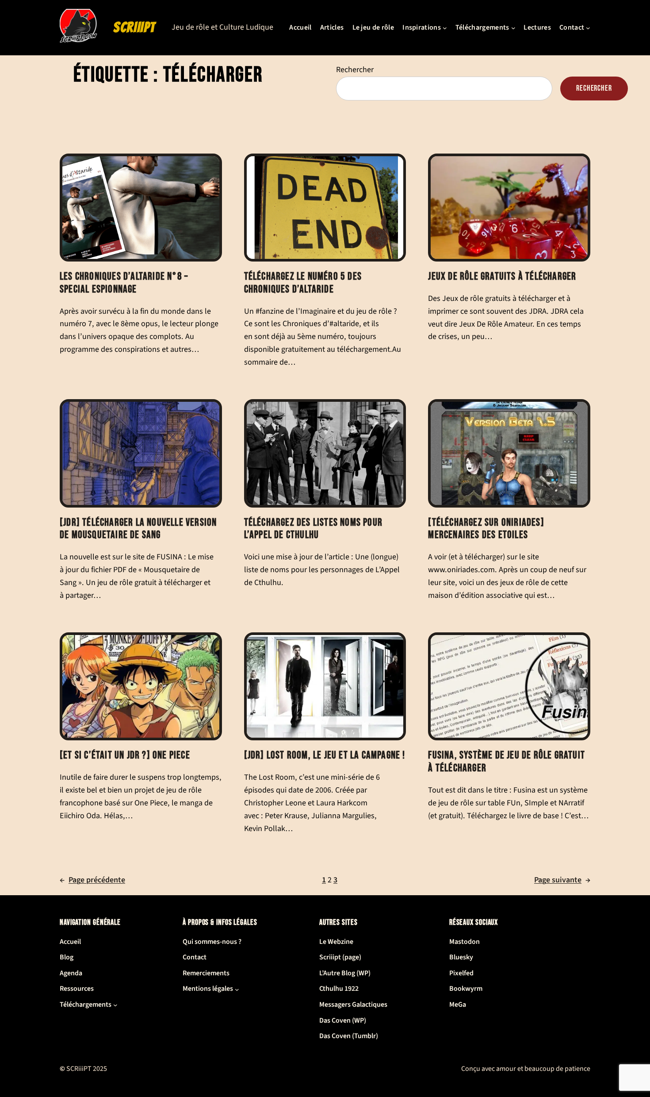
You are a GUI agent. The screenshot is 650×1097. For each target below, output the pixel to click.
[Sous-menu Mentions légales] (237, 989)
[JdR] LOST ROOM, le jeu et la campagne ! (324, 755)
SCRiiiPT (134, 27)
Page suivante (562, 879)
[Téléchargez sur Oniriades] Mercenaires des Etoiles (486, 529)
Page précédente (92, 879)
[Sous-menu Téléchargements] (513, 28)
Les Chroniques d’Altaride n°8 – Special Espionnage (124, 283)
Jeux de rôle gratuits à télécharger (502, 276)
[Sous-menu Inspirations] (445, 28)
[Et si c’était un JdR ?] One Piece (125, 755)
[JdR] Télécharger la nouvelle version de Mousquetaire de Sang (138, 529)
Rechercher (355, 69)
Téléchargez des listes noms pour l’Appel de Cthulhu (313, 529)
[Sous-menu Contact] (588, 28)
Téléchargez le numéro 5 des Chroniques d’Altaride (303, 283)
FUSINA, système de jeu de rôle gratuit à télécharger (506, 761)
